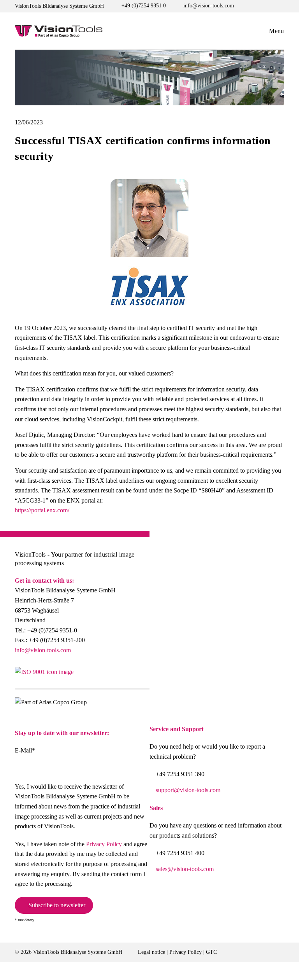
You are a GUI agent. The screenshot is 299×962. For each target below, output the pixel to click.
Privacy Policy (104, 844)
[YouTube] (104, 675)
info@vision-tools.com (43, 650)
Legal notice (151, 952)
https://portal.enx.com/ (42, 510)
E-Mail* (25, 750)
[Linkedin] (141, 675)
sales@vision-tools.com (185, 869)
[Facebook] (85, 675)
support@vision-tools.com (188, 790)
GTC (211, 952)
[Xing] (123, 675)
